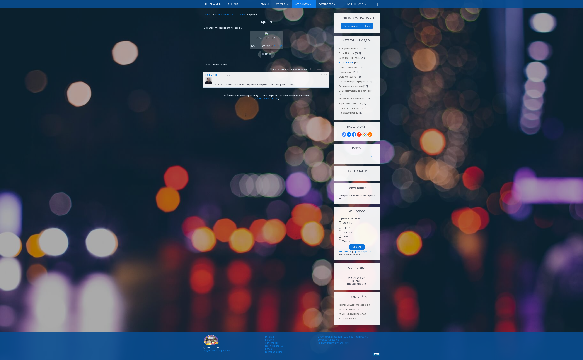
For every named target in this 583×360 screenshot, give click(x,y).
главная (269, 336)
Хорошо (346, 227)
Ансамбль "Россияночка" (352, 98)
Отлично (347, 222)
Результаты (345, 251)
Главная (207, 14)
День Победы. (347, 53)
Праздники (345, 71)
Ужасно (346, 241)
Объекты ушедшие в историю (356, 90)
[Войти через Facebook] (354, 134)
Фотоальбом (222, 14)
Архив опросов (362, 251)
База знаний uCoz (348, 318)
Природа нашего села (351, 107)
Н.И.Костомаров (348, 67)
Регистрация (262, 98)
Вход (275, 98)
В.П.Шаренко (238, 14)
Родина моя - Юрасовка (221, 4)
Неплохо (347, 231)
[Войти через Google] (364, 134)
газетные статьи (274, 345)
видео (268, 348)
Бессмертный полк (349, 57)
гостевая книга (273, 351)
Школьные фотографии (352, 81)
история (269, 339)
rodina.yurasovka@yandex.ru (333, 342)
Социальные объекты (351, 86)
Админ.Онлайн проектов (352, 313)
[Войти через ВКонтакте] (349, 134)
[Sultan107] (210, 84)
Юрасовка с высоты (350, 103)
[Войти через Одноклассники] (369, 134)
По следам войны (348, 112)
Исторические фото (350, 48)
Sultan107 (278, 46)
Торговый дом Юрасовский (354, 304)
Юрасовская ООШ (349, 309)
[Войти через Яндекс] (359, 134)
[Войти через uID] (344, 134)
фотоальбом (272, 342)
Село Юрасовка (347, 76)
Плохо (345, 236)
